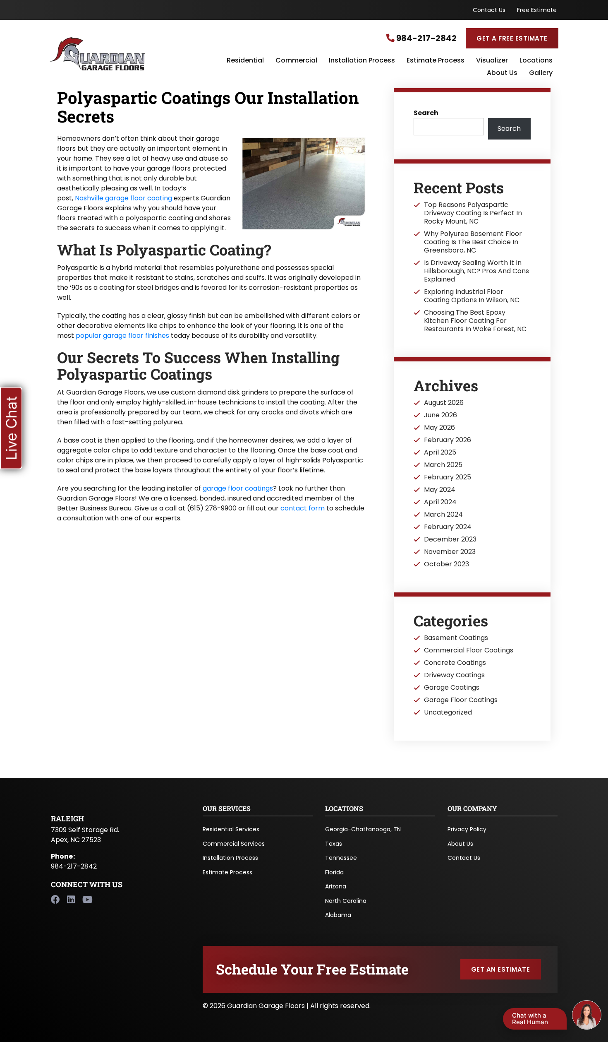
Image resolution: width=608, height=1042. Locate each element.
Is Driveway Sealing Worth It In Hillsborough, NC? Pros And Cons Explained (476, 271)
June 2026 (440, 415)
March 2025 (443, 465)
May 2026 (439, 428)
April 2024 (440, 502)
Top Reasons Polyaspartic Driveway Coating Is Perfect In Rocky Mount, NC (473, 213)
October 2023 (446, 564)
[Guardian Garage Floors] (134, 53)
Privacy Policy (467, 829)
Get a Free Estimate (511, 38)
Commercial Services (234, 844)
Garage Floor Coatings (461, 700)
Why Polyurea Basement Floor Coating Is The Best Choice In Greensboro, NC (473, 242)
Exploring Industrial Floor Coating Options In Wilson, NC (471, 296)
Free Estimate (537, 10)
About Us (502, 73)
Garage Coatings (451, 687)
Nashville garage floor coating (123, 198)
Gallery (541, 73)
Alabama (338, 915)
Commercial (296, 61)
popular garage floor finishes (122, 335)
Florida (334, 872)
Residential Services (231, 829)
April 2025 (440, 452)
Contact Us (489, 10)
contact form (302, 508)
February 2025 (447, 477)
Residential (245, 61)
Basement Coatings (456, 638)
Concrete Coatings (455, 663)
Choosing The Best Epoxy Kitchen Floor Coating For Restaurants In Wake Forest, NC (475, 320)
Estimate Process (435, 61)
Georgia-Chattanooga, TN (363, 829)
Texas (333, 844)
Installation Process (362, 61)
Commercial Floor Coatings (468, 650)
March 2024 (443, 514)
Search (426, 113)
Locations (536, 61)
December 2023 (450, 539)
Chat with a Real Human (530, 1018)
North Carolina (345, 901)
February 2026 (447, 440)
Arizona (335, 886)
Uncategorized (448, 712)
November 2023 (450, 552)
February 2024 (448, 527)
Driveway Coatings (454, 675)
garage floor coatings (238, 488)
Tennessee (341, 858)
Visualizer (492, 61)
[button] (11, 428)
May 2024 (439, 490)
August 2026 (444, 403)
